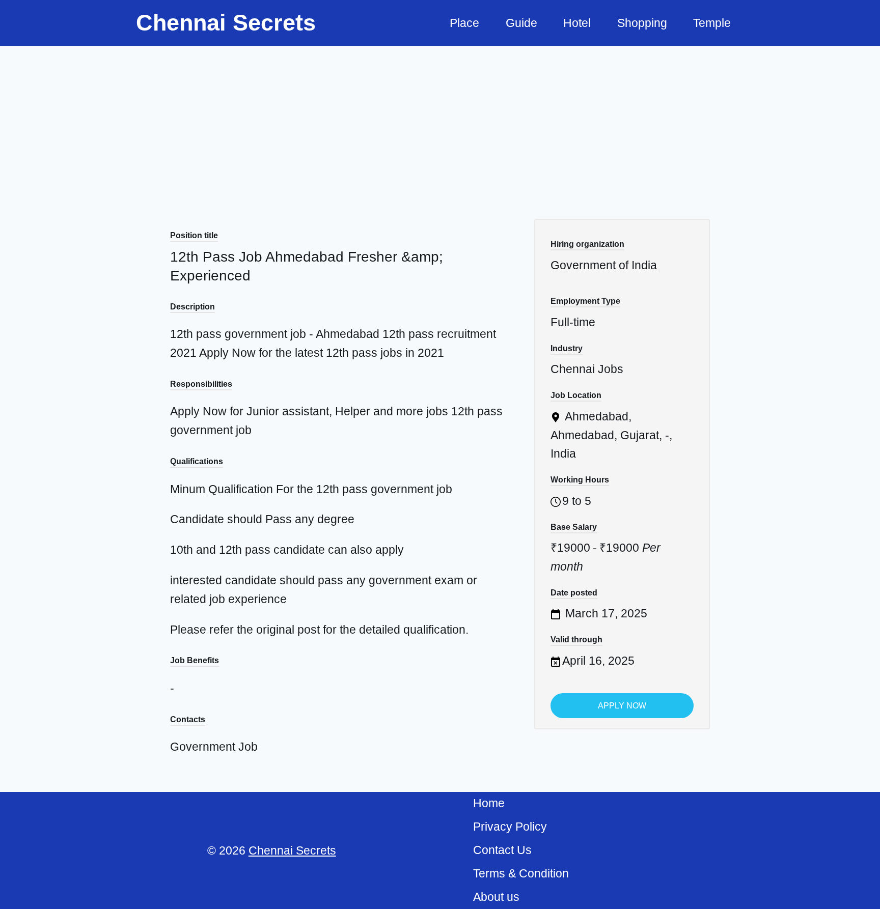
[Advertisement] (440, 122)
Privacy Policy (510, 826)
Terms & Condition (521, 873)
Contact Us (502, 850)
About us (496, 896)
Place (464, 23)
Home (489, 803)
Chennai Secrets (292, 850)
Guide (521, 23)
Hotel (577, 23)
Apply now (622, 705)
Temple (712, 23)
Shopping (642, 23)
